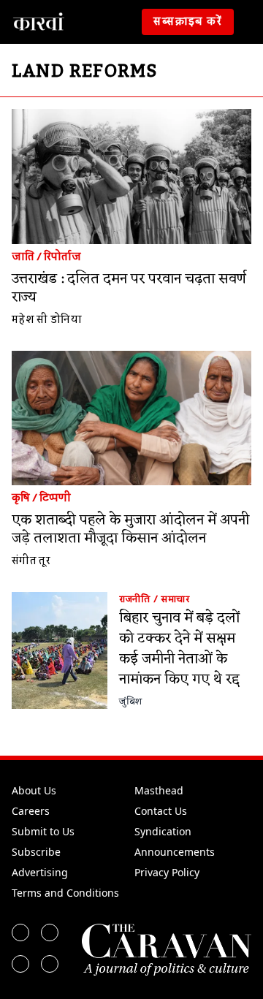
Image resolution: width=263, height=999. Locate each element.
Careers (31, 811)
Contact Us (160, 811)
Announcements (174, 852)
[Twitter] (49, 932)
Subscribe (36, 852)
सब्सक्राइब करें (187, 22)
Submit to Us (43, 831)
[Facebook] (20, 932)
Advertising (40, 872)
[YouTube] (49, 964)
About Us (34, 790)
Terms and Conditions (65, 893)
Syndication (162, 831)
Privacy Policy (166, 872)
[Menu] (251, 22)
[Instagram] (20, 964)
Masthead (158, 790)
